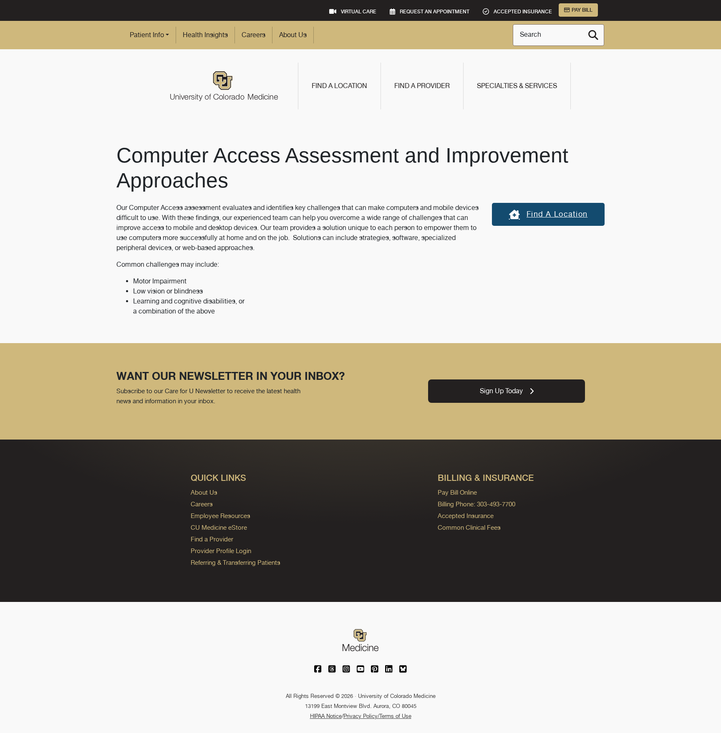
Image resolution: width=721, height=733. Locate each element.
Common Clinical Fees (469, 527)
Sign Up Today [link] (501, 391)
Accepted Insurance (466, 515)
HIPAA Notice (326, 716)
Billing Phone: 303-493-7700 (476, 504)
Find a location (557, 214)
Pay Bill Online (457, 492)
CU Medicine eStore (219, 527)
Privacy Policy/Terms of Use (377, 716)
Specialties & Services (517, 86)
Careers (253, 35)
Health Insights (205, 35)
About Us (293, 35)
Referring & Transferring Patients (235, 562)
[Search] (593, 35)
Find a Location (339, 86)
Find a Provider (422, 86)
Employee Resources (220, 515)
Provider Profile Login (221, 550)
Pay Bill (582, 10)
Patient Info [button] (147, 35)
